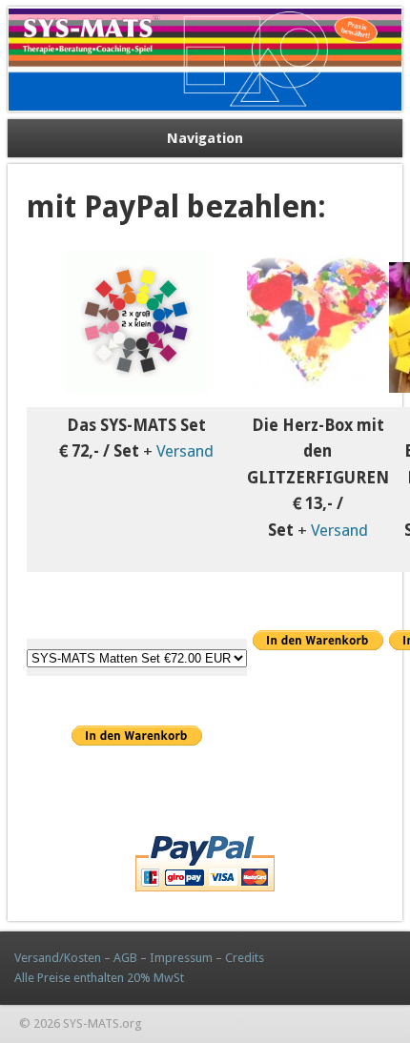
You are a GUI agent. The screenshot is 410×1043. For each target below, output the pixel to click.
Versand (185, 450)
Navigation (205, 138)
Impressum (181, 958)
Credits (244, 958)
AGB (124, 958)
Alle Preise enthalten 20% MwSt (99, 978)
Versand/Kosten (57, 958)
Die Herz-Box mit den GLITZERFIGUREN (318, 451)
